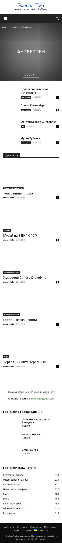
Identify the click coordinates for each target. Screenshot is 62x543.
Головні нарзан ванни (20, 320)
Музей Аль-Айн (30, 450)
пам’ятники (8, 527)
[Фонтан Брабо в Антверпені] (11, 126)
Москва (7, 230)
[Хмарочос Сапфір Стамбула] (31, 260)
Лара (6, 357)
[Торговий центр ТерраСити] (31, 344)
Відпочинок (35, 527)
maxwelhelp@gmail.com (41, 398)
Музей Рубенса (30, 138)
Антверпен (26, 97)
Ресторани (22, 527)
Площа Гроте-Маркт (34, 105)
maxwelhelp (8, 197)
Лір (23, 126)
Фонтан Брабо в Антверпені (39, 121)
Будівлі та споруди (11, 272)
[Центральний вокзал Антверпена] (11, 93)
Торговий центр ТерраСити (24, 362)
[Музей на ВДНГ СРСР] (31, 218)
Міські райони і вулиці (13, 188)
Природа (27, 530)
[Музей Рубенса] (11, 142)
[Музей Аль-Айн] (11, 453)
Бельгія (14, 26)
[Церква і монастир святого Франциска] (11, 423)
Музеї (17, 530)
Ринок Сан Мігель (31, 434)
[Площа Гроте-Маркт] (11, 109)
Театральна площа (18, 193)
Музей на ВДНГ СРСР (20, 235)
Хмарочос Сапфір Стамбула (24, 278)
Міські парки (50, 527)
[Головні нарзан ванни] (31, 302)
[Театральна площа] (31, 175)
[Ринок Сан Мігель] (11, 438)
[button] (5, 18)
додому (5, 26)
